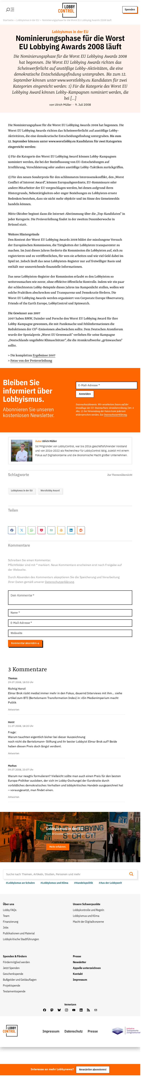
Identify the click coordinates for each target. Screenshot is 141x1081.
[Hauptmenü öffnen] (15, 9)
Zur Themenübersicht (119, 475)
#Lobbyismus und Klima (54, 883)
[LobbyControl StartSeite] (15, 1031)
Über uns (8, 904)
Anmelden (85, 394)
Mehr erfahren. (57, 846)
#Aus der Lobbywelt (110, 883)
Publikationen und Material (19, 933)
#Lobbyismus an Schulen (20, 883)
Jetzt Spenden (11, 968)
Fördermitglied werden (16, 962)
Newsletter (79, 962)
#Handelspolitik (83, 883)
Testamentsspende (14, 991)
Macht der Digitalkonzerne (88, 921)
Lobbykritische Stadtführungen (21, 939)
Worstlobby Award (50, 491)
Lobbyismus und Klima (86, 916)
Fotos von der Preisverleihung (31, 361)
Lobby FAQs (9, 910)
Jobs (5, 927)
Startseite (8, 20)
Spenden (130, 9)
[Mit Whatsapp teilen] (31, 530)
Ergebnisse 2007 (44, 355)
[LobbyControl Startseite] (66, 10)
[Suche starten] (132, 874)
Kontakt (78, 974)
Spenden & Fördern (15, 956)
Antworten (13, 710)
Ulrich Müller (63, 104)
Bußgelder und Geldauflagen (20, 979)
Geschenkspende (13, 974)
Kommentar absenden (24, 643)
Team (6, 916)
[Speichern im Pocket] (41, 530)
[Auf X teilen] (22, 530)
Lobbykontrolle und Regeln (88, 910)
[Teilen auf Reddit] (81, 530)
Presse (77, 956)
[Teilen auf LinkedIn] (71, 530)
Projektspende (11, 985)
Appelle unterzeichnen (87, 968)
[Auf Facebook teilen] (12, 530)
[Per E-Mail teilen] (51, 530)
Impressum (80, 979)
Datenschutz (73, 1031)
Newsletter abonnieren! (92, 1069)
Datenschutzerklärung (115, 414)
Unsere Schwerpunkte (86, 904)
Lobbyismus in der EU (27, 20)
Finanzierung (10, 921)
